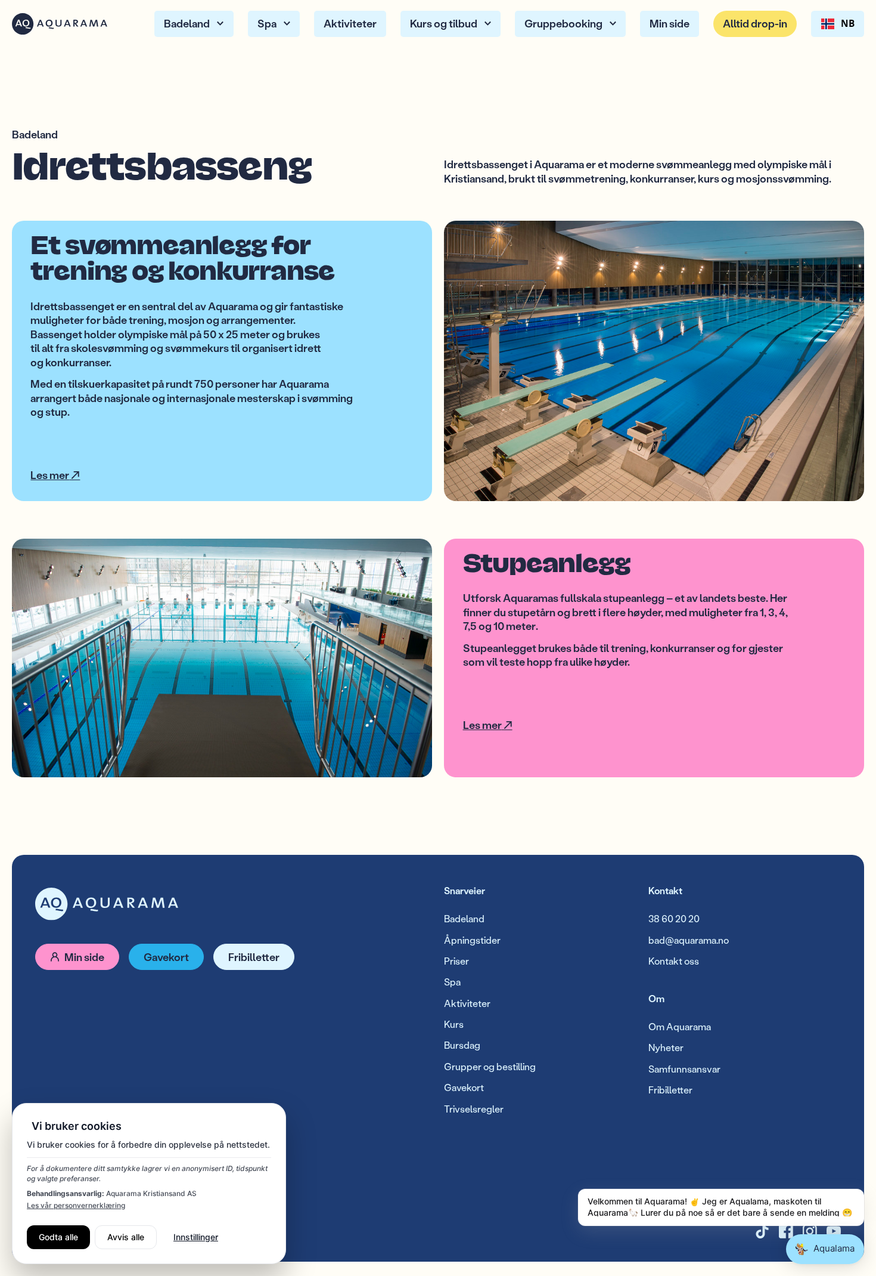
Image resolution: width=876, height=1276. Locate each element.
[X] (786, 1231)
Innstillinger (195, 1237)
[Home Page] (59, 24)
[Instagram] (810, 1231)
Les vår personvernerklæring (76, 1205)
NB (848, 24)
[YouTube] (834, 1231)
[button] (193, 24)
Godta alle (58, 1237)
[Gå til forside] (106, 904)
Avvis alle (125, 1237)
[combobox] (837, 24)
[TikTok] (762, 1231)
